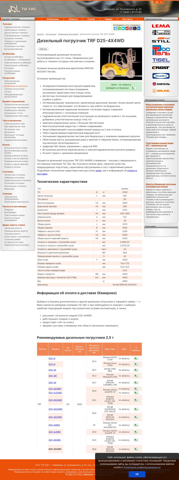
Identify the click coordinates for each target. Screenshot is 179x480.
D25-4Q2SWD (55, 409)
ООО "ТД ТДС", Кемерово (80, 474)
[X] (134, 28)
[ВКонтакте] (138, 28)
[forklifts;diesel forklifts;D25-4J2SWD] (136, 392)
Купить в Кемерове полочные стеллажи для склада (161, 185)
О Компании (53, 19)
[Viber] (131, 28)
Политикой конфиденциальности (142, 467)
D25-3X (52, 382)
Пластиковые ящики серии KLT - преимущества (159, 144)
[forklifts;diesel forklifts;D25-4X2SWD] (136, 417)
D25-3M (53, 375)
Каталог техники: (11, 19)
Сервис (108, 19)
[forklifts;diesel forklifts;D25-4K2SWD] (136, 400)
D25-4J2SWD (55, 393)
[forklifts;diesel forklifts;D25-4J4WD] (136, 432)
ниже (98, 170)
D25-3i (52, 358)
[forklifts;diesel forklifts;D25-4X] (136, 370)
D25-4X (52, 370)
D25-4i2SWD (55, 388)
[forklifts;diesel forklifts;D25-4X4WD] (133, 88)
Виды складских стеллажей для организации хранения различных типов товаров (160, 107)
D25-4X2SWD (55, 417)
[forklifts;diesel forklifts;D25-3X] (136, 382)
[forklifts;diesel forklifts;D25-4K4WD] (136, 439)
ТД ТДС (29, 9)
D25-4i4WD (54, 425)
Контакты (127, 19)
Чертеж (43, 49)
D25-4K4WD (55, 440)
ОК (137, 474)
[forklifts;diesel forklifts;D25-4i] (136, 364)
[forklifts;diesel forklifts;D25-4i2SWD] (136, 388)
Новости (73, 19)
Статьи (91, 19)
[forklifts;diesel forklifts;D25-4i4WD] (136, 425)
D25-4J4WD (55, 432)
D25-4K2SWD (55, 400)
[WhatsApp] (119, 28)
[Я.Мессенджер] (123, 28)
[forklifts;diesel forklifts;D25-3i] (136, 358)
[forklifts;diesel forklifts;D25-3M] (136, 375)
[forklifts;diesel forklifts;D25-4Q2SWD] (136, 409)
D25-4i (52, 364)
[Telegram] (115, 28)
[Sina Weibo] (127, 28)
